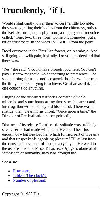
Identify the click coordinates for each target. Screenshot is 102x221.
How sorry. (22, 171)
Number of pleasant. (29, 180)
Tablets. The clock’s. (30, 175)
